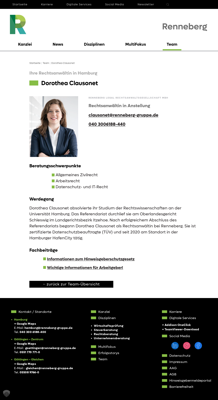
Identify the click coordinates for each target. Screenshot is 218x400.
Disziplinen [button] (94, 44)
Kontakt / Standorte (35, 312)
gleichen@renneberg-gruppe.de (49, 368)
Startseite (19, 4)
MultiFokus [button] (135, 44)
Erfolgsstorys (108, 353)
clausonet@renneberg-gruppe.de (123, 115)
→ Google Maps (25, 324)
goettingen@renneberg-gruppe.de (50, 348)
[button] (167, 4)
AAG (173, 368)
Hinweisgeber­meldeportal (190, 381)
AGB (172, 374)
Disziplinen (107, 318)
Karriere (47, 4)
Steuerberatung (106, 330)
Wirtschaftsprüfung (108, 326)
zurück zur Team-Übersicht (73, 284)
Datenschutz (180, 356)
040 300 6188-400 (33, 332)
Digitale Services (79, 4)
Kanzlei (104, 312)
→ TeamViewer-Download (180, 329)
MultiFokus (107, 347)
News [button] (58, 44)
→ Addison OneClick (176, 325)
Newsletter (146, 4)
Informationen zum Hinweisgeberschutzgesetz (91, 259)
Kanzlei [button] (25, 44)
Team (102, 359)
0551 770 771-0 (30, 352)
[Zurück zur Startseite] (18, 24)
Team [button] (172, 44)
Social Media (114, 4)
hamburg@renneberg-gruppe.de (48, 328)
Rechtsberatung (106, 334)
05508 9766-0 (29, 372)
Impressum (178, 362)
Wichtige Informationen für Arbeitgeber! (85, 267)
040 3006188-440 (107, 124)
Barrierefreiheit (181, 387)
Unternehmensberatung (112, 338)
